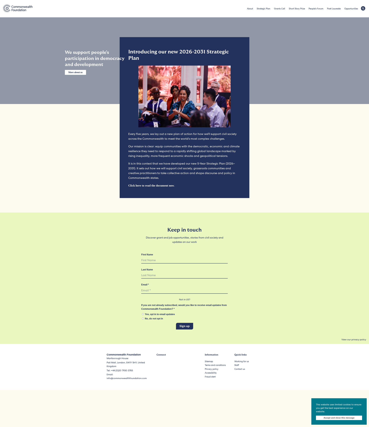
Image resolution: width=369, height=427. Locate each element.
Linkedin (185, 363)
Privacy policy (211, 369)
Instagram (179, 363)
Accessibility (211, 372)
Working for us (241, 361)
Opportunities (351, 8)
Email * (145, 284)
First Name (147, 254)
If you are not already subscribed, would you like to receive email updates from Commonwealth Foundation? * (184, 307)
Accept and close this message (339, 418)
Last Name (147, 269)
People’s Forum (316, 8)
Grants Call (279, 8)
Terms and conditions (215, 365)
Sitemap (209, 361)
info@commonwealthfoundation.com (127, 378)
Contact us (239, 369)
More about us (75, 72)
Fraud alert (210, 376)
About (250, 8)
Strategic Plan (263, 8)
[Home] (17, 8)
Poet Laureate (334, 8)
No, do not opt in (153, 318)
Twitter (159, 363)
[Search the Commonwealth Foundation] (363, 8)
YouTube (172, 363)
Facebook (166, 363)
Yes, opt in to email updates (159, 314)
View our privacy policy (353, 339)
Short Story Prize (297, 8)
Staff (236, 365)
